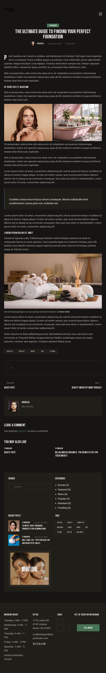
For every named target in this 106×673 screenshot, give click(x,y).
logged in (22, 431)
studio (52, 351)
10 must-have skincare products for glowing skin (34, 527)
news (33, 351)
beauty (22, 351)
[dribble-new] (33, 411)
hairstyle (80, 522)
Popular (62, 498)
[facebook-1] (22, 411)
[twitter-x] (27, 411)
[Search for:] (29, 486)
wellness (80, 532)
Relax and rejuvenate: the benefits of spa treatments (76, 454)
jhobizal (25, 402)
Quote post (10, 452)
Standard (53, 25)
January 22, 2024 (40, 522)
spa (42, 351)
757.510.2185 (39, 644)
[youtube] (67, 628)
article (10, 351)
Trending (62, 507)
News (61, 494)
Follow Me (88, 627)
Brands (61, 485)
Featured (62, 489)
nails (70, 527)
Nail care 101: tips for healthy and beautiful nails (36, 541)
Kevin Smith (64, 312)
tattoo (69, 532)
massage (60, 527)
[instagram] (38, 411)
